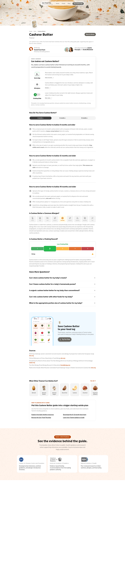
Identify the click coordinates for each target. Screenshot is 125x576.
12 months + (62, 118)
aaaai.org (32, 363)
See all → (93, 381)
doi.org (31, 356)
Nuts (35, 31)
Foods (30, 31)
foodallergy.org (65, 365)
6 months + (41, 118)
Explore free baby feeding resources (42, 415)
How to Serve (90, 34)
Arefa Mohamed (88, 49)
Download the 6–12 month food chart (74, 415)
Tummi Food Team (39, 50)
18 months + (84, 118)
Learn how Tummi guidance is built (73, 417)
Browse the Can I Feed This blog (41, 417)
